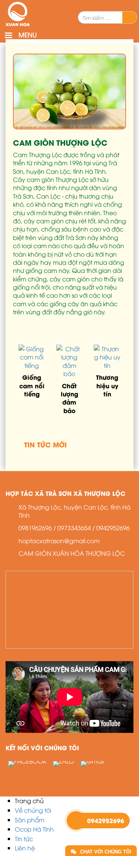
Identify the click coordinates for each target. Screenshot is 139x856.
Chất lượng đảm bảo (69, 398)
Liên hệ (25, 848)
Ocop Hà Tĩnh (34, 829)
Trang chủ (29, 800)
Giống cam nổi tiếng (31, 385)
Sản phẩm (29, 820)
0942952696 (113, 528)
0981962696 (35, 528)
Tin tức (24, 839)
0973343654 (74, 528)
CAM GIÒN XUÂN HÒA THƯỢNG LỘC (72, 553)
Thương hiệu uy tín (107, 385)
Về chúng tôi (33, 810)
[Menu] (8, 36)
